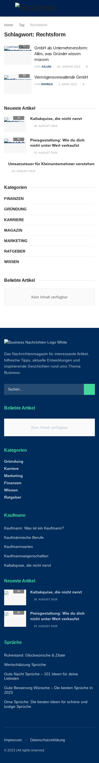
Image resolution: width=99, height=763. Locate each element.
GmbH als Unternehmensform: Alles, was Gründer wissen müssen (61, 53)
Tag (21, 25)
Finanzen (14, 198)
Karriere (14, 220)
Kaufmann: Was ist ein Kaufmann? (34, 528)
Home (8, 25)
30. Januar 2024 (68, 66)
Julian (46, 66)
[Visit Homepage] (49, 8)
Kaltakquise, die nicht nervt (56, 118)
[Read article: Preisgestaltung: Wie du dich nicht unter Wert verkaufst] (15, 145)
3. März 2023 (67, 84)
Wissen (11, 261)
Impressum (13, 740)
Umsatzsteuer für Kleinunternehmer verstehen (51, 164)
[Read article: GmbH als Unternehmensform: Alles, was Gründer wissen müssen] (18, 55)
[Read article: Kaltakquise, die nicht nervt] (15, 124)
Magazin (13, 230)
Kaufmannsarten (18, 546)
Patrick (47, 84)
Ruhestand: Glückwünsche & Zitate (34, 655)
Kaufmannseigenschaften (26, 556)
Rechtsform (38, 25)
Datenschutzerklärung (47, 740)
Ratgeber (14, 251)
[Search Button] (92, 8)
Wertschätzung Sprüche (25, 664)
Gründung (15, 209)
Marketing (16, 241)
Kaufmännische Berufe (24, 537)
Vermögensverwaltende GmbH (61, 77)
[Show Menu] (6, 8)
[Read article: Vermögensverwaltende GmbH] (18, 84)
